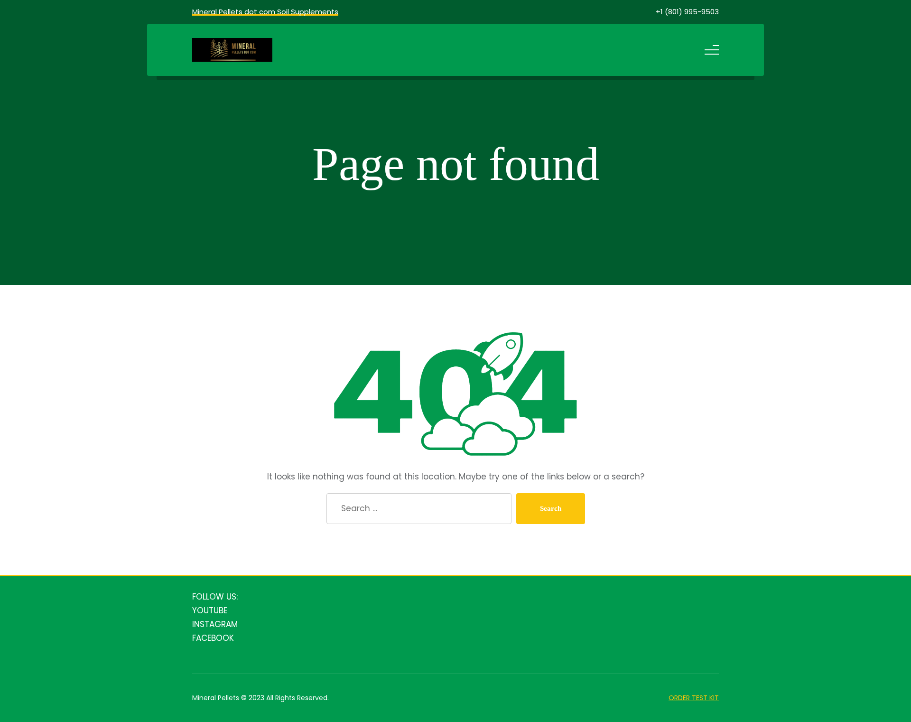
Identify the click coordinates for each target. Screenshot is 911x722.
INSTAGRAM (215, 624)
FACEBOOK (213, 638)
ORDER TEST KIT (694, 698)
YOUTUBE (209, 610)
